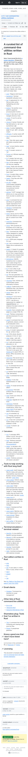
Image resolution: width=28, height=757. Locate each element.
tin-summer (9, 389)
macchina (9, 280)
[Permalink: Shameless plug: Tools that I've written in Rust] (3, 616)
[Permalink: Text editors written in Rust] (3, 558)
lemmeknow (9, 259)
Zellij (7, 551)
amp (7, 563)
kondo (22, 495)
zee (7, 578)
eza (7, 150)
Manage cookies (18, 749)
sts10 (3, 16)
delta (7, 128)
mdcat (8, 292)
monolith (8, 310)
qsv (7, 334)
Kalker (8, 446)
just (7, 243)
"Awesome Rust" (11, 607)
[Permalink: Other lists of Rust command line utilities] (3, 600)
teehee (8, 385)
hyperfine (9, 221)
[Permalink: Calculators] (3, 431)
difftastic (9, 134)
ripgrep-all (9, 352)
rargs (7, 338)
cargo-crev (9, 497)
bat (7, 100)
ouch (7, 314)
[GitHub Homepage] (9, 753)
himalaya (9, 591)
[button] (22, 23)
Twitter (18, 645)
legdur (8, 249)
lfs (7, 269)
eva (7, 434)
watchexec (9, 404)
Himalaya (9, 208)
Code (5, 26)
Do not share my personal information (14, 750)
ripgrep (8, 346)
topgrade (9, 400)
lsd (7, 274)
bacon (8, 507)
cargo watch (10, 409)
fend (7, 440)
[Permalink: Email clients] (3, 587)
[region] (14, 350)
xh (7, 415)
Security (13, 747)
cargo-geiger (10, 480)
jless (7, 231)
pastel (8, 320)
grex (7, 200)
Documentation (11, 444)
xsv (7, 420)
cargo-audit (9, 470)
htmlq (8, 213)
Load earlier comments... (14, 663)
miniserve (9, 296)
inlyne (8, 225)
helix (7, 565)
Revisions (13, 26)
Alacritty (8, 533)
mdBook (8, 286)
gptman (8, 192)
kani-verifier (9, 521)
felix (7, 162)
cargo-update (6, 714)
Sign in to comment (12, 740)
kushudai (5, 708)
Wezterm (9, 537)
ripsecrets (9, 358)
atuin (7, 94)
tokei (7, 395)
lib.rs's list (9, 605)
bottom (8, 108)
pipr (7, 326)
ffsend (8, 166)
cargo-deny (15, 477)
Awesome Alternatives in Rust (15, 610)
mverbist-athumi (7, 722)
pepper (8, 574)
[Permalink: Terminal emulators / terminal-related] (3, 528)
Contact (11, 749)
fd (7, 158)
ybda (4, 697)
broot (8, 114)
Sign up (24, 2)
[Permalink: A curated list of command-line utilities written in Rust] (3, 49)
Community (22, 747)
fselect (8, 178)
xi (6, 576)
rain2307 (5, 681)
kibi (7, 567)
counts (8, 118)
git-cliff (8, 182)
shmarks (16, 701)
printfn (8, 458)
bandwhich (9, 96)
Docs (7, 749)
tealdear (8, 379)
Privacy (8, 747)
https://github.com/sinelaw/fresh (11, 729)
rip (7, 342)
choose (8, 122)
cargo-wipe (9, 486)
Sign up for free (8, 737)
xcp (7, 413)
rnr (7, 365)
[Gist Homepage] (9, 3)
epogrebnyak (6, 667)
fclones (8, 154)
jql (7, 239)
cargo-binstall (10, 515)
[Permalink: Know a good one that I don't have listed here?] (3, 636)
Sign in (18, 2)
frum (7, 174)
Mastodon (11, 645)
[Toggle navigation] (2, 3)
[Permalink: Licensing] (3, 649)
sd (7, 371)
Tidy (7, 622)
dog (7, 136)
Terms (4, 747)
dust (7, 146)
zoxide (8, 425)
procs (8, 330)
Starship (8, 547)
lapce (7, 572)
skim (7, 375)
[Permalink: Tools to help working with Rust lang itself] (3, 465)
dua (7, 140)
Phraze (8, 628)
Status (17, 747)
